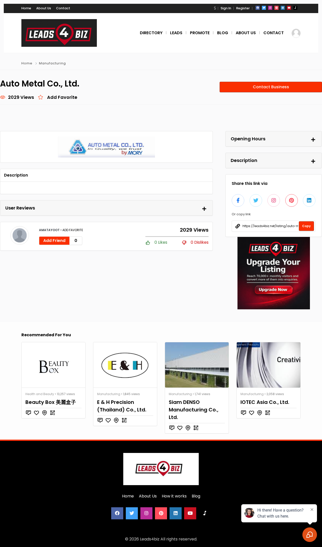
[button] (215, 8)
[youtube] (289, 8)
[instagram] (270, 8)
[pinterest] (276, 8)
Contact (63, 8)
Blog (196, 496)
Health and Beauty (39, 394)
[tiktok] (295, 8)
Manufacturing (52, 63)
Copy (306, 226)
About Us (43, 8)
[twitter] (264, 8)
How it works (174, 496)
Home (26, 8)
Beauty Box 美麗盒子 (50, 402)
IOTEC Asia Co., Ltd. (264, 402)
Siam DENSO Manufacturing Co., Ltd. (193, 410)
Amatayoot (49, 230)
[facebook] (258, 8)
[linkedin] (283, 8)
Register (243, 8)
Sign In (226, 8)
